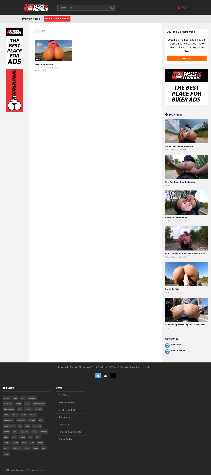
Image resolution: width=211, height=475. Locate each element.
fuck (41, 420)
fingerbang (8, 420)
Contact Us (64, 424)
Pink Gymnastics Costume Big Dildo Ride (185, 253)
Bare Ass (8, 404)
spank (40, 443)
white (6, 454)
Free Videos (64, 395)
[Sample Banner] (14, 111)
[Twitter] (98, 375)
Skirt (24, 443)
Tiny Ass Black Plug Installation (180, 182)
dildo (6, 415)
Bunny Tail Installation (176, 217)
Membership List (67, 410)
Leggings (37, 426)
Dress (15, 415)
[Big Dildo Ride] (186, 274)
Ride (38, 437)
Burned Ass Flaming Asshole (179, 146)
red (30, 437)
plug (14, 437)
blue (20, 409)
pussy (22, 437)
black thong (9, 409)
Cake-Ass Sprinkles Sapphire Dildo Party (185, 325)
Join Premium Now (58, 18)
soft (32, 443)
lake (27, 426)
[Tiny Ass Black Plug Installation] (186, 167)
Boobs (28, 409)
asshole (32, 398)
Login (183, 7)
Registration (65, 417)
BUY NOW (186, 58)
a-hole (6, 398)
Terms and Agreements (70, 432)
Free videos (177, 344)
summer (16, 448)
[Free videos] (167, 345)
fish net (32, 420)
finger (32, 415)
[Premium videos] (167, 351)
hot (20, 426)
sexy (6, 443)
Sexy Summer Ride (44, 64)
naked (6, 432)
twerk (35, 448)
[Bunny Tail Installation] (186, 202)
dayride (38, 409)
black (27, 404)
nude (34, 432)
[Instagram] (113, 375)
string (6, 448)
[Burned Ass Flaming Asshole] (186, 131)
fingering (21, 420)
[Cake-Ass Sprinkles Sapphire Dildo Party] (186, 310)
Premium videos (31, 19)
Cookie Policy (65, 439)
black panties (39, 404)
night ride (24, 432)
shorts (15, 443)
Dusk (24, 415)
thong (27, 448)
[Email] (105, 375)
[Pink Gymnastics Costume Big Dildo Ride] (186, 238)
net (15, 432)
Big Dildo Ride (172, 289)
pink (6, 437)
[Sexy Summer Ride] (53, 50)
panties (44, 432)
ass (22, 398)
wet (43, 448)
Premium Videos (66, 402)
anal (15, 398)
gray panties (9, 426)
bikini (18, 404)
